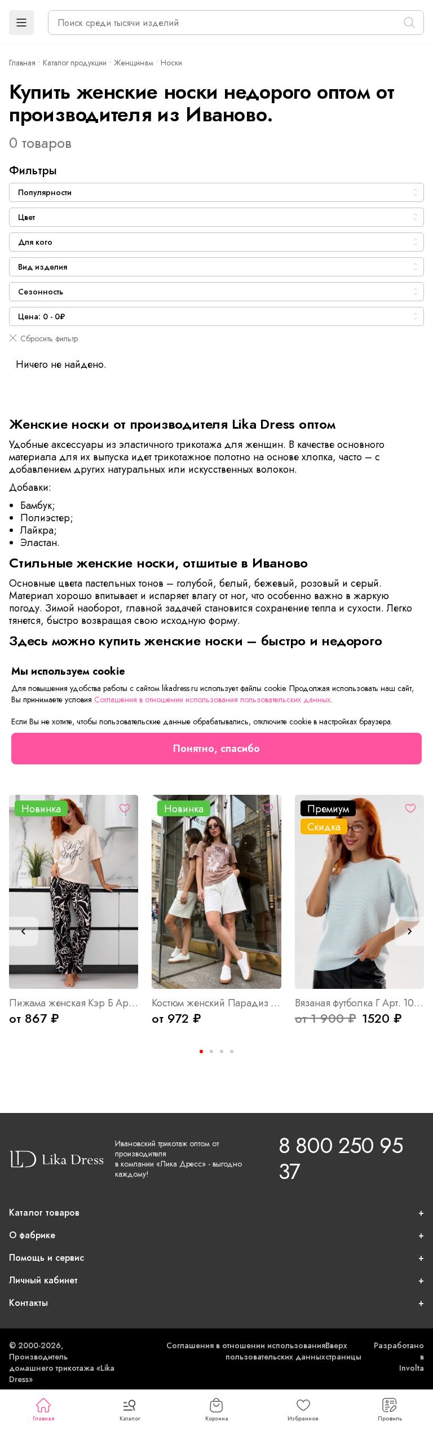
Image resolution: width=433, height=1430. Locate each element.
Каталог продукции (75, 62)
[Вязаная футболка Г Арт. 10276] (359, 892)
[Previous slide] (23, 931)
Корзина (216, 1418)
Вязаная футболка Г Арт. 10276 (359, 1003)
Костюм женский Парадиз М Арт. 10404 (216, 1003)
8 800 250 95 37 (341, 1158)
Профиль (390, 1418)
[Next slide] (409, 931)
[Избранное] (124, 808)
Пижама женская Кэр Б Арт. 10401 (73, 1003)
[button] (21, 22)
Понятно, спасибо (216, 748)
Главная (43, 1418)
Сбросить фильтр (49, 338)
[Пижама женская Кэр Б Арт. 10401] (73, 892)
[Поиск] (409, 22)
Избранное (303, 1418)
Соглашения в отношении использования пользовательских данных (245, 1351)
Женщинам (133, 62)
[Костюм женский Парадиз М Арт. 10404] (216, 892)
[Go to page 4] (231, 1051)
